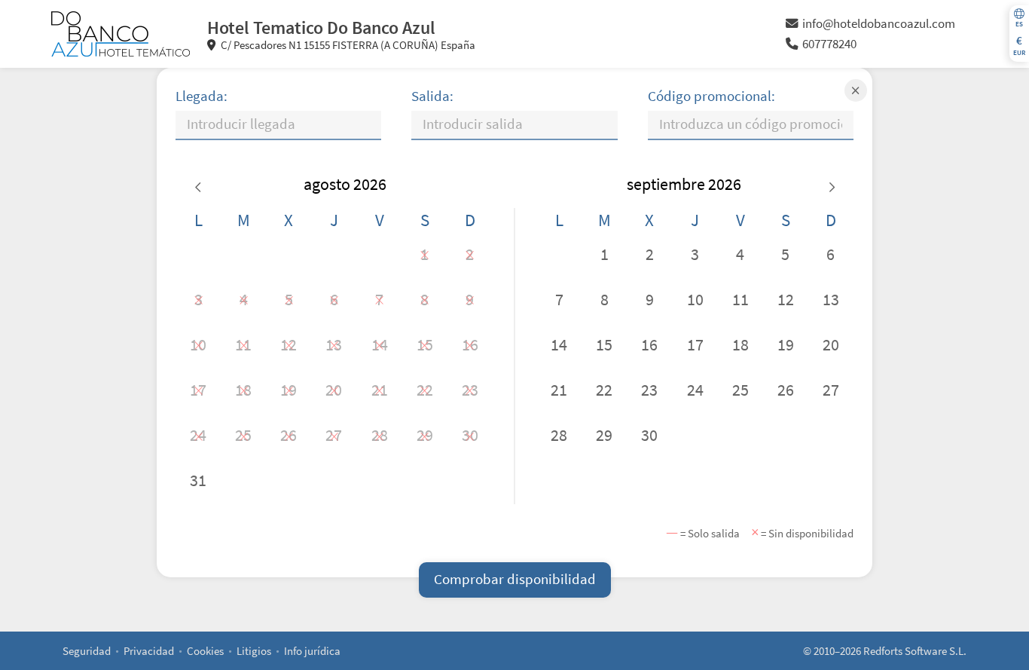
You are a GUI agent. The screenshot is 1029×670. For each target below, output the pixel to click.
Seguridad (87, 651)
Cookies (205, 651)
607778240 (829, 44)
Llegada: (201, 96)
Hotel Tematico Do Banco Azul (321, 27)
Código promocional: (711, 96)
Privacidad (149, 651)
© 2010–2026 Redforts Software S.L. (884, 651)
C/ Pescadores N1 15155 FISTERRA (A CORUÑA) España (346, 45)
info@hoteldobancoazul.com (878, 24)
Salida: (432, 96)
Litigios (254, 651)
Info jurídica (312, 651)
